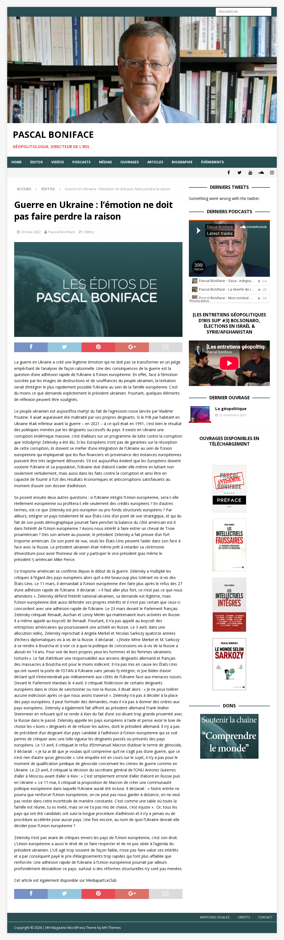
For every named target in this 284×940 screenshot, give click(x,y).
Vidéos (57, 162)
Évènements (212, 162)
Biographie (182, 162)
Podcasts (81, 162)
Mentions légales (214, 917)
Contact (265, 917)
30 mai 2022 (31, 231)
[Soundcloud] (261, 172)
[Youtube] (250, 172)
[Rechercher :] (243, 11)
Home (16, 162)
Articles (155, 162)
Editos (36, 162)
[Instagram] (272, 172)
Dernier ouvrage (229, 398)
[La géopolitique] (200, 414)
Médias (105, 162)
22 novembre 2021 (233, 415)
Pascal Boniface (61, 231)
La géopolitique (231, 408)
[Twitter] (239, 172)
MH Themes (111, 927)
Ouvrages (129, 162)
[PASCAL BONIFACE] (142, 120)
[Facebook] (229, 172)
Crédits (244, 917)
